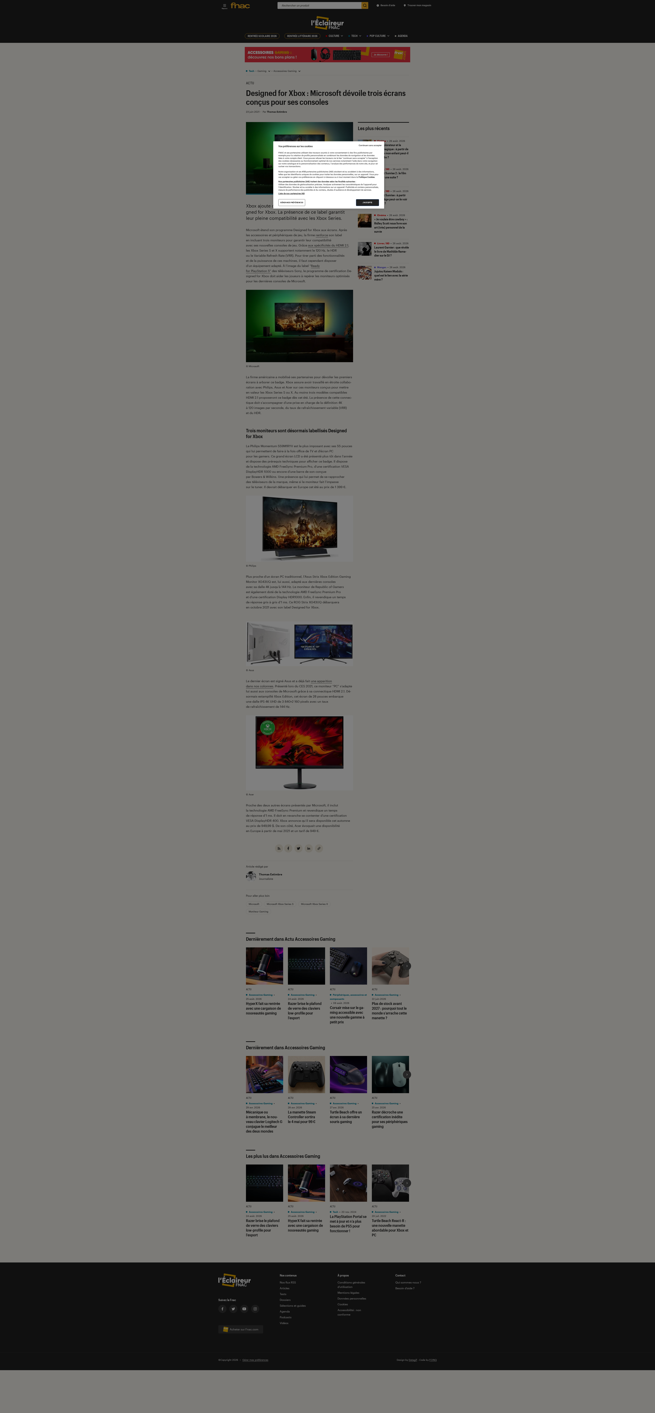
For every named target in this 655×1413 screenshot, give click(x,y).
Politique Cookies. (366, 177)
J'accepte (367, 202)
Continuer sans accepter (370, 145)
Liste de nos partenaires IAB (291, 193)
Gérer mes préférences (291, 202)
